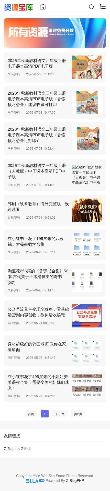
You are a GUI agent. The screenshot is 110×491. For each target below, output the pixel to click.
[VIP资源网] (18, 6)
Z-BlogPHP (75, 480)
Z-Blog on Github (17, 448)
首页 (31, 414)
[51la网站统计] (35, 480)
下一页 (59, 414)
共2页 (78, 414)
